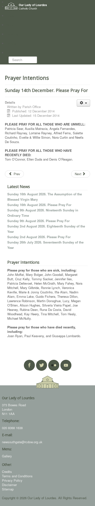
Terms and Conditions (17, 476)
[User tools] (83, 103)
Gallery (7, 456)
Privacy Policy (12, 480)
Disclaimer (9, 484)
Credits (7, 471)
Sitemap (8, 489)
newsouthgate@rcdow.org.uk (22, 442)
